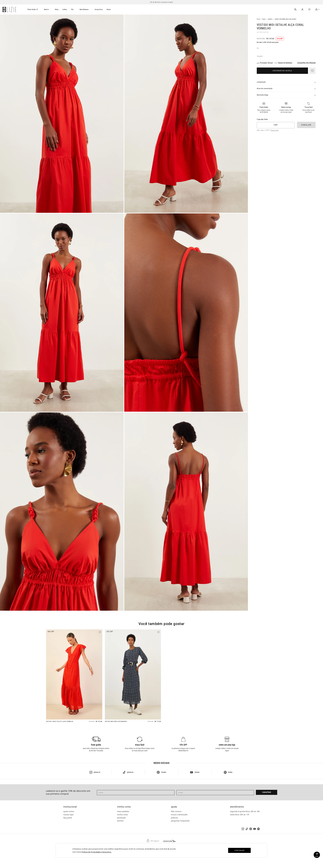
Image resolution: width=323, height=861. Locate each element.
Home (258, 19)
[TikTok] (246, 828)
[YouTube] (254, 828)
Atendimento (237, 806)
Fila (72, 9)
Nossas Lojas (68, 814)
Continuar (239, 850)
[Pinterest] (250, 828)
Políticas (174, 817)
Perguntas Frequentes (180, 821)
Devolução (121, 817)
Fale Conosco (176, 811)
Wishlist (120, 821)
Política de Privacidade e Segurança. (96, 852)
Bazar (109, 9)
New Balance (84, 9)
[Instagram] (242, 828)
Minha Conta (124, 806)
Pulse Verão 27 (32, 9)
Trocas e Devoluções (179, 814)
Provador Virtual (266, 63)
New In (46, 9)
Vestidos (270, 19)
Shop (56, 9)
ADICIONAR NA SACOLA (282, 71)
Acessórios (99, 9)
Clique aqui (274, 130)
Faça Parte (67, 817)
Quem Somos (68, 811)
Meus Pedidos (123, 811)
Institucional (70, 806)
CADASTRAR (266, 792)
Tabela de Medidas (285, 63)
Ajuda (174, 806)
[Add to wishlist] (312, 71)
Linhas (64, 9)
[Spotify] (258, 828)
